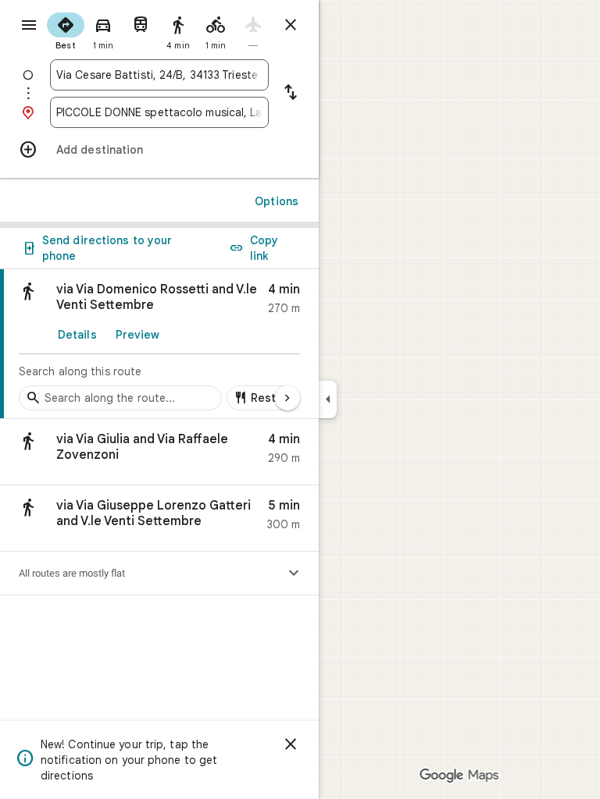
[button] (159, 452)
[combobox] (159, 75)
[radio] (65, 29)
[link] (159, 344)
